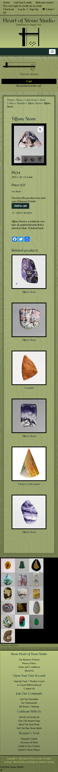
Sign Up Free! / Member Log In (29, 681)
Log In (22, 9)
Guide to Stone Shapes (29, 749)
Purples (21, 103)
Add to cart (20, 205)
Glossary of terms (29, 74)
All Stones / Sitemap (29, 706)
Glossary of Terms (29, 742)
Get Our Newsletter (29, 699)
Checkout (8, 9)
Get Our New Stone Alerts (29, 728)
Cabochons (30, 99)
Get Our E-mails (23, 2)
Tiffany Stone (34, 103)
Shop (19, 99)
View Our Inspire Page (29, 720)
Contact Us (29, 688)
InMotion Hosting (46, 762)
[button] (22, 212)
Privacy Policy (29, 663)
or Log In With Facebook (29, 685)
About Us (29, 670)
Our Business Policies (29, 659)
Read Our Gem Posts (29, 724)
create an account (31, 5)
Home (6, 2)
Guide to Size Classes (29, 746)
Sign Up (33, 9)
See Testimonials (29, 702)
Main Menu (8, 51)
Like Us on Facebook (29, 717)
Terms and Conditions (29, 667)
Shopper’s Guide (29, 738)
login (15, 5)
